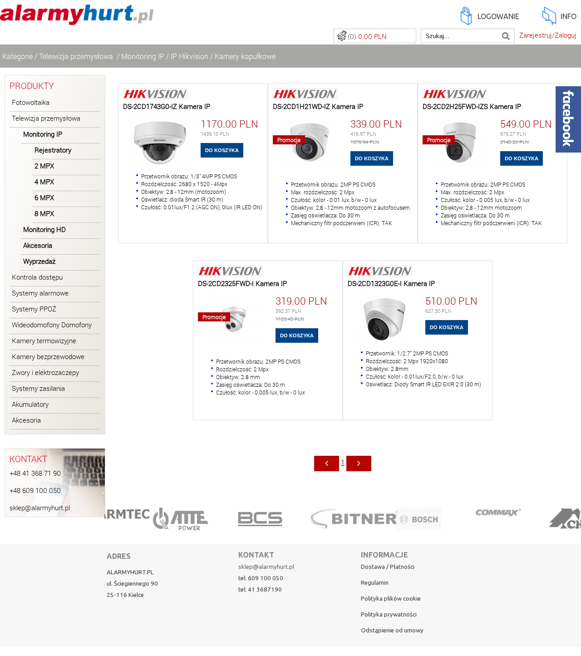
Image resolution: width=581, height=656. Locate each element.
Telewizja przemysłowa (77, 56)
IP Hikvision (189, 56)
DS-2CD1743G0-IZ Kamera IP (166, 106)
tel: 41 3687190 (260, 589)
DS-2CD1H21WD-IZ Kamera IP (318, 106)
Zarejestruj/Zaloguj (547, 35)
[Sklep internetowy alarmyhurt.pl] (76, 20)
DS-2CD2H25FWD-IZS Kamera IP (472, 106)
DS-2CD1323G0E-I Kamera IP (391, 283)
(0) (367, 36)
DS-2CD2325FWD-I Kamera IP (242, 283)
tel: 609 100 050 (260, 578)
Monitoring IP (142, 56)
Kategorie (17, 56)
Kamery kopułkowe (245, 56)
